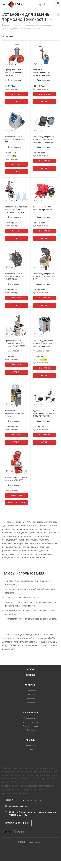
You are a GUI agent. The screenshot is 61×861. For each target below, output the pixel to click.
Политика (31, 730)
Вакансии (31, 703)
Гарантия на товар (30, 726)
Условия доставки (30, 722)
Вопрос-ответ (30, 746)
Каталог (30, 669)
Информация (30, 712)
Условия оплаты (30, 718)
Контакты (30, 695)
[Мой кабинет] (51, 4)
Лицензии (31, 699)
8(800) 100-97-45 (15, 800)
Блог (31, 750)
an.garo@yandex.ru (18, 806)
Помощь (30, 740)
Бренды (30, 675)
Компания (30, 685)
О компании (31, 691)
